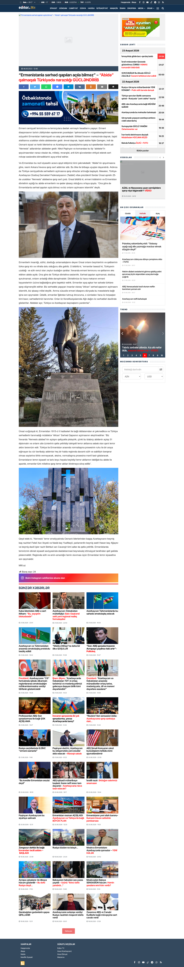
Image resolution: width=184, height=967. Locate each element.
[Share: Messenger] (57, 86)
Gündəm (63, 8)
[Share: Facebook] (24, 86)
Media (140, 8)
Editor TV (60, 948)
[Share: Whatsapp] (46, 86)
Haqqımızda (125, 2)
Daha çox (68, 931)
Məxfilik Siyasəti (27, 957)
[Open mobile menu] (157, 8)
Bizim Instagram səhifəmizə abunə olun (45, 578)
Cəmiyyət (73, 8)
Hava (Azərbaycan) (64, 951)
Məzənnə (60, 957)
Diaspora (131, 8)
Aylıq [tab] (158, 213)
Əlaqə (134, 2)
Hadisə (91, 8)
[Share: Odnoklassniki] (91, 86)
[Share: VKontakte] (80, 86)
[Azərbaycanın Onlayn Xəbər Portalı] (27, 7)
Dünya (83, 8)
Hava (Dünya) (62, 954)
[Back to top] (177, 960)
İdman (122, 8)
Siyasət (53, 8)
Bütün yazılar (143, 150)
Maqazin (114, 8)
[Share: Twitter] (35, 86)
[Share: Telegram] (68, 86)
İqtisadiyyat (102, 8)
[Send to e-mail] (102, 86)
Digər (149, 8)
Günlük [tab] (128, 213)
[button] (113, 86)
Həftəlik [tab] (143, 213)
